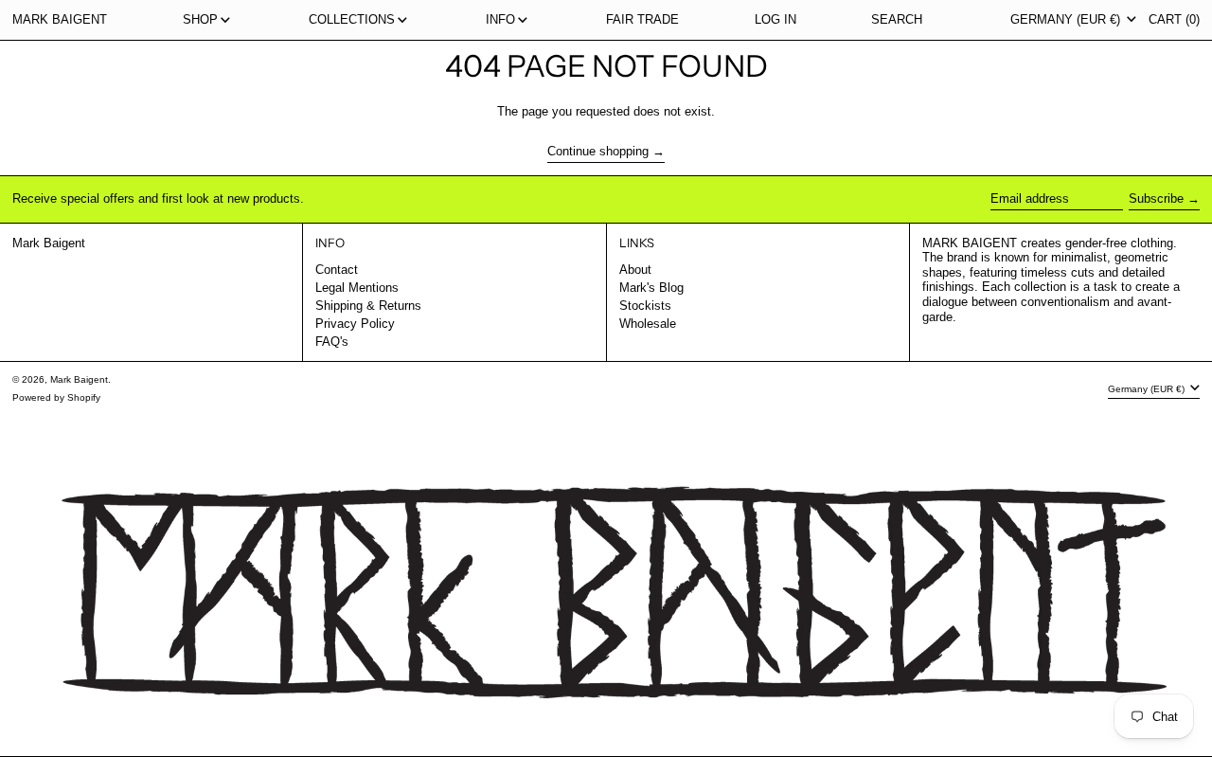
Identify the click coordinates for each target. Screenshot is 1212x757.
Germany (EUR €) (1067, 19)
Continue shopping (598, 151)
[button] (896, 20)
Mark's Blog (651, 287)
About (635, 269)
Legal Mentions (357, 287)
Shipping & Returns (368, 305)
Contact (336, 269)
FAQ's (331, 341)
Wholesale (647, 323)
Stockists (645, 305)
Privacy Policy (355, 323)
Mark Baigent (59, 19)
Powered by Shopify (56, 397)
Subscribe (1156, 198)
